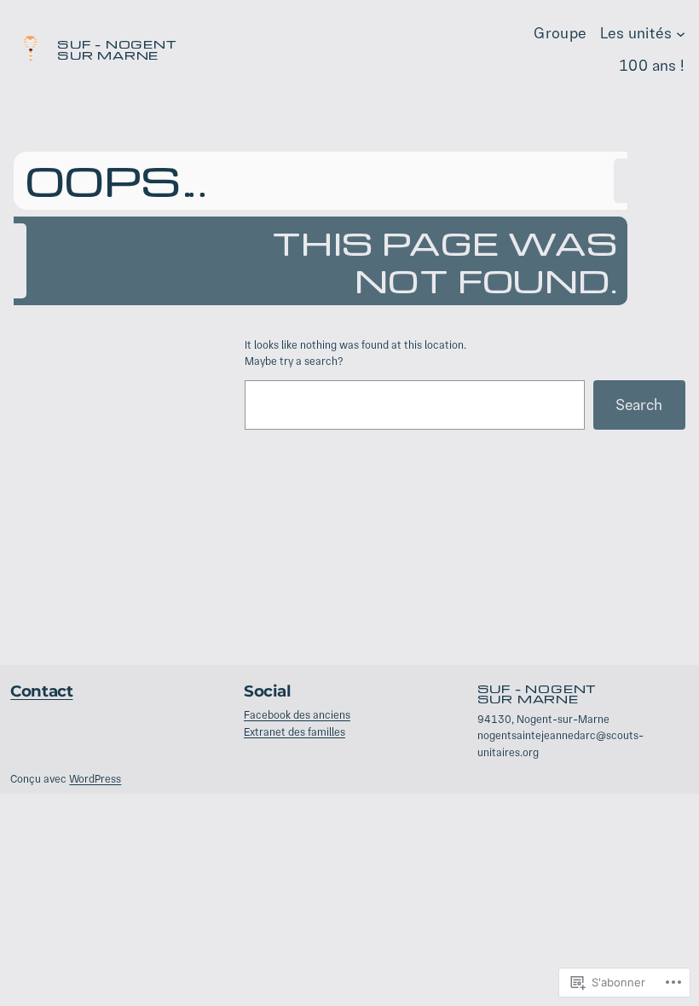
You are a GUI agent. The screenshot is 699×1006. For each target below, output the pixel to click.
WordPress (95, 778)
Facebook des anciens (297, 714)
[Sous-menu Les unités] (680, 33)
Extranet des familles (294, 732)
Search (638, 404)
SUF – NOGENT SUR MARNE (117, 49)
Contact (41, 691)
